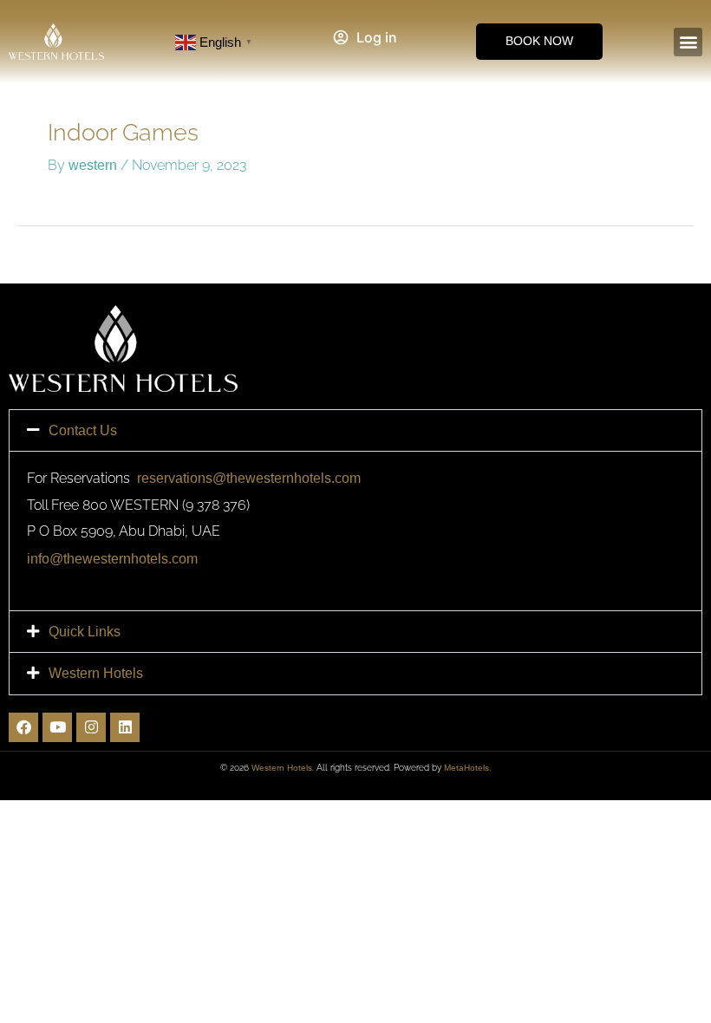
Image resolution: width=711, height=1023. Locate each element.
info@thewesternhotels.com (112, 558)
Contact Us (83, 430)
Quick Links (85, 631)
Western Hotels (96, 673)
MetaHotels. (468, 767)
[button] (688, 42)
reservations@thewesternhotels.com (249, 477)
